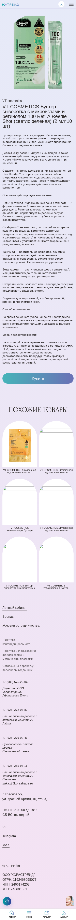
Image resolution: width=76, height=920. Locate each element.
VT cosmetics (12, 101)
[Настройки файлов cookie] (7, 901)
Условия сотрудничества (21, 625)
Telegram (9, 836)
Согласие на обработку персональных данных (17, 667)
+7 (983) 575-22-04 (15, 682)
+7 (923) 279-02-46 (15, 737)
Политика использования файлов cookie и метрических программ (19, 655)
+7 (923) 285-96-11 (14, 765)
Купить (38, 378)
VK (4, 827)
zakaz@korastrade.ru (17, 783)
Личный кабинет (14, 607)
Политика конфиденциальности (16, 641)
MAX (6, 845)
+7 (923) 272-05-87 (15, 709)
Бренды (8, 616)
